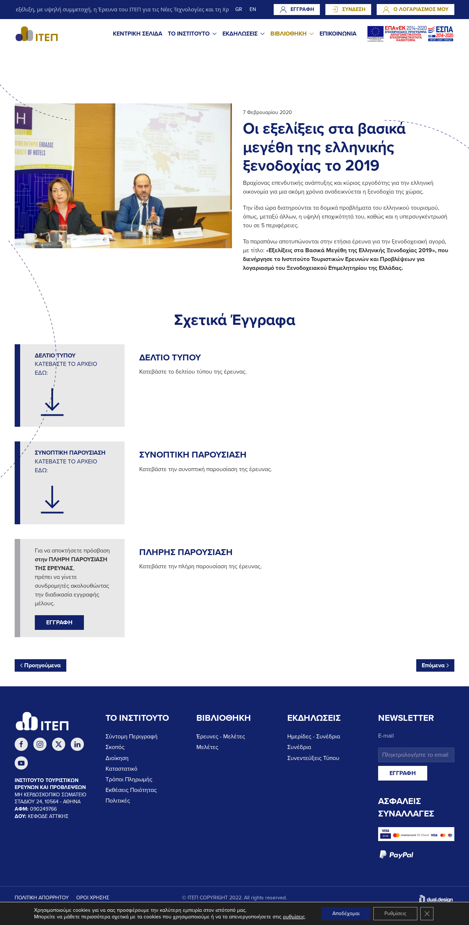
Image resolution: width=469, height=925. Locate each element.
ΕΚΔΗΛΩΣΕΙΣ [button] (240, 33)
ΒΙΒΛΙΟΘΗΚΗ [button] (288, 33)
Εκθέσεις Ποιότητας (131, 790)
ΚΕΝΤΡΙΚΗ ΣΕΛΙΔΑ (137, 33)
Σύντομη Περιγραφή (132, 736)
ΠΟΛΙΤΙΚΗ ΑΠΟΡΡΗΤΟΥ (42, 898)
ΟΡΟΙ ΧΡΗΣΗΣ (92, 898)
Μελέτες (207, 747)
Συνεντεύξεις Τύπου (313, 758)
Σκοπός (115, 747)
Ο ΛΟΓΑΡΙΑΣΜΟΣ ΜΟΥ (421, 9)
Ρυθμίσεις (395, 913)
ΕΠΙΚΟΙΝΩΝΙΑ (338, 33)
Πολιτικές (118, 800)
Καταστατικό (121, 768)
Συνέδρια (299, 747)
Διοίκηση (117, 758)
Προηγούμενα (42, 665)
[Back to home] (37, 33)
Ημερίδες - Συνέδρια (313, 736)
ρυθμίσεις (294, 917)
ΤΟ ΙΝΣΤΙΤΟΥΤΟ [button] (189, 33)
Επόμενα (433, 665)
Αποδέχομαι (345, 913)
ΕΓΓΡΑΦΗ (302, 9)
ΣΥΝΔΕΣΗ (353, 9)
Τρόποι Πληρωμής (129, 779)
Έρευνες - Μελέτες (220, 736)
